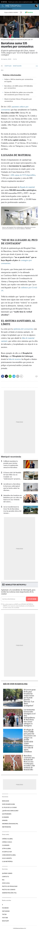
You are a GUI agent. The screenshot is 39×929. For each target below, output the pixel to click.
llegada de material (27, 187)
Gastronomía (6, 814)
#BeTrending (6, 827)
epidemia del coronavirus (23, 328)
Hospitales (8, 66)
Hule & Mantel (7, 858)
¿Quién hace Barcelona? (10, 811)
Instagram (5, 911)
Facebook (5, 908)
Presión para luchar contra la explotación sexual (20, 2)
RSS (3, 880)
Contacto (5, 876)
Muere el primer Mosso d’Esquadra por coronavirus (18, 100)
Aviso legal (6, 883)
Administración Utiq (9, 893)
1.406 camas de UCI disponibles (22, 175)
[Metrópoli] (20, 6)
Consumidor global (9, 855)
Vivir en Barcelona (8, 804)
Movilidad (5, 801)
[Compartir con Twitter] (6, 376)
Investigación (17, 66)
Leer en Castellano (6, 9)
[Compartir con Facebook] (2, 376)
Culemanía (5, 845)
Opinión (4, 820)
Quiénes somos (7, 873)
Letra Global (6, 848)
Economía (5, 817)
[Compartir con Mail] (17, 376)
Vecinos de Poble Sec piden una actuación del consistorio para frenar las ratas (18, 93)
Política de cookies (8, 889)
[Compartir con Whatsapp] (10, 376)
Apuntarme (32, 599)
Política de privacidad (9, 886)
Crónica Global (7, 839)
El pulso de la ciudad (9, 807)
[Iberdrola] (29, 12)
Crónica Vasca (7, 842)
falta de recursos (14, 359)
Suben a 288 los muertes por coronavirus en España (18, 80)
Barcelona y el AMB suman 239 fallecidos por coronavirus (18, 87)
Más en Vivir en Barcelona (15, 684)
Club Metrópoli (7, 861)
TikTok (4, 914)
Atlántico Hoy (7, 852)
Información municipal (10, 824)
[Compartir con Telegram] (13, 376)
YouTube (5, 918)
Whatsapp (5, 921)
